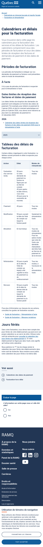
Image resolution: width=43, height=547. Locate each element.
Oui (9, 410)
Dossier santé (8, 463)
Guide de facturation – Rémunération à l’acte (21, 314)
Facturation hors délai (14, 380)
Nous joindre (28, 442)
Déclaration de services (9, 492)
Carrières (6, 474)
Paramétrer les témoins (21, 534)
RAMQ (8, 434)
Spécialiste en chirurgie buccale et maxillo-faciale (22, 15)
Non (9, 416)
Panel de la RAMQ (10, 458)
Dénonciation (6, 500)
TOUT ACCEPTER (21, 542)
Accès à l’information (9, 488)
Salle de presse (9, 468)
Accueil (4, 13)
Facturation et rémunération (14, 18)
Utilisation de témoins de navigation (20, 510)
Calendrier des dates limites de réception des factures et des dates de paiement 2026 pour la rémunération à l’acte (22, 125)
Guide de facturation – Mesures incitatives (20, 317)
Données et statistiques (8, 451)
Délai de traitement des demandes (9, 496)
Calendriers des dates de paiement (19, 375)
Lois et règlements (8, 504)
